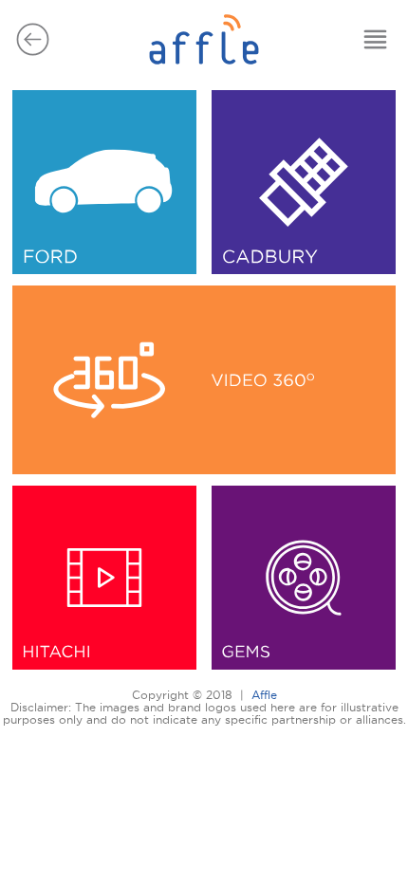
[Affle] (204, 69)
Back (32, 39)
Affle (264, 695)
